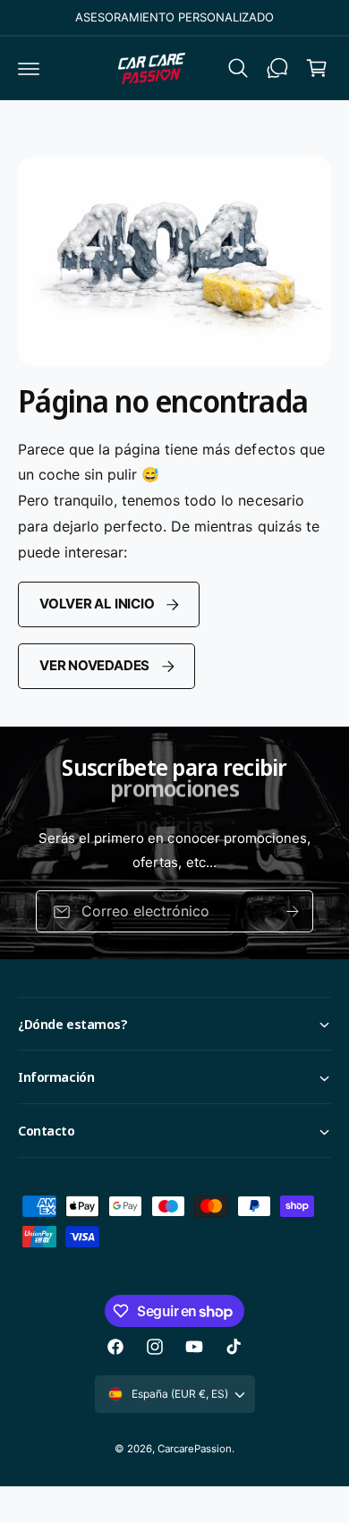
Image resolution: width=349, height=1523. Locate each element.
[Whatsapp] (277, 68)
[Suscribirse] (292, 911)
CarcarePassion (194, 1448)
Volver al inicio (96, 603)
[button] (28, 68)
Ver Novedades (94, 665)
